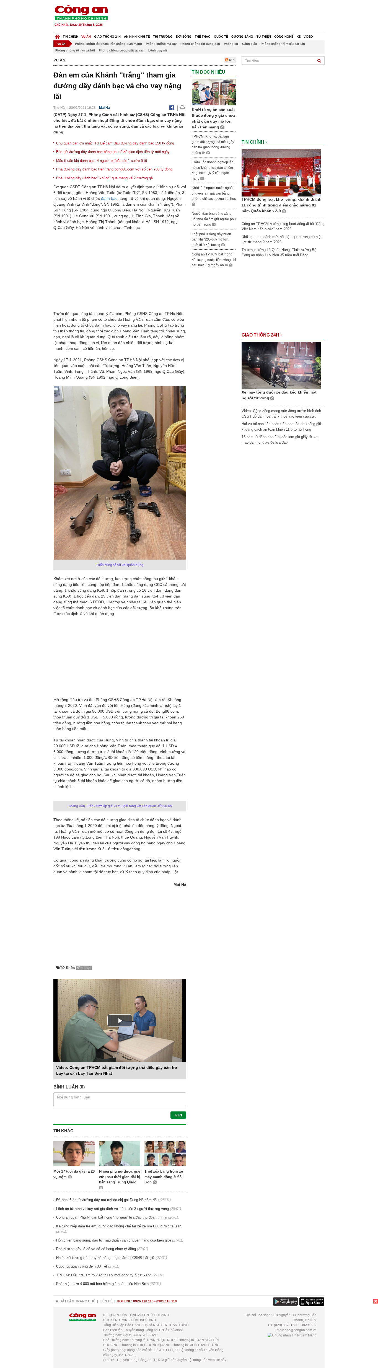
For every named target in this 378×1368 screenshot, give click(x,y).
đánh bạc (109, 198)
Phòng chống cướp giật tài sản (121, 50)
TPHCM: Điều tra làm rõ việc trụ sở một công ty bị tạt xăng (103, 1275)
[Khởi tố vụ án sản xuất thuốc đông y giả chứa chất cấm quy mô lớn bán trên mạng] (214, 92)
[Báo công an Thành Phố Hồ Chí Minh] (81, 12)
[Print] (182, 108)
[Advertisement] (224, 16)
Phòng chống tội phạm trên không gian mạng (108, 43)
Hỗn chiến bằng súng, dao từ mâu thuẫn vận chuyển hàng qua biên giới (113, 1240)
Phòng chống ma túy (161, 43)
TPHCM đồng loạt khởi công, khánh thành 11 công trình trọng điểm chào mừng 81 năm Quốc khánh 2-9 (282, 205)
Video (308, 36)
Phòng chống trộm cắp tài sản (283, 43)
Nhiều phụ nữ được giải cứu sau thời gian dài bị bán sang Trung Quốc (119, 1176)
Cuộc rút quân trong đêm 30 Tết (81, 1266)
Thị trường (163, 36)
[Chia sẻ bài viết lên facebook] (171, 108)
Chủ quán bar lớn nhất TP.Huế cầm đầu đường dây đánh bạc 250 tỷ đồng (115, 143)
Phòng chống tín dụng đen (200, 43)
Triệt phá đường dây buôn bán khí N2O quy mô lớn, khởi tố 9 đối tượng (211, 239)
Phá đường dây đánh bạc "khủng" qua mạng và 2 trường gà (104, 178)
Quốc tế (221, 36)
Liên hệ (106, 1301)
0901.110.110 (166, 1301)
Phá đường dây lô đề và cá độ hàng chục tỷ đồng (96, 1249)
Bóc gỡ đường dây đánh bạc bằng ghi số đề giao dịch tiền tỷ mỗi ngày (113, 152)
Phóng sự (231, 43)
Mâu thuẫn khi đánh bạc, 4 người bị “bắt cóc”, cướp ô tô (101, 161)
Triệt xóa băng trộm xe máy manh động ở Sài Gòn (163, 1176)
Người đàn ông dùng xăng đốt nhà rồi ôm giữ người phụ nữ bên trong (214, 219)
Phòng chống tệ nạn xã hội (75, 50)
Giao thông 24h (107, 36)
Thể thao (203, 36)
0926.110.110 (143, 1301)
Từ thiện (264, 36)
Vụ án (86, 36)
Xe (299, 36)
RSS (231, 60)
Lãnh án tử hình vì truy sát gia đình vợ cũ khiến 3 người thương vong (112, 1209)
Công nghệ (283, 36)
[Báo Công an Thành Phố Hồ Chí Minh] (57, 35)
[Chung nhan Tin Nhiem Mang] (292, 1335)
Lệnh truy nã (157, 50)
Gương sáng (242, 36)
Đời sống (183, 36)
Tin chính (70, 36)
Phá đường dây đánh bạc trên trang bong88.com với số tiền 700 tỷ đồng (114, 169)
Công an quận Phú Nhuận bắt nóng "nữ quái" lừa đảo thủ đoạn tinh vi (111, 1217)
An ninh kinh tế (137, 36)
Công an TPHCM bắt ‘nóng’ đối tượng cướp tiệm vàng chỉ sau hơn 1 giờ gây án (214, 259)
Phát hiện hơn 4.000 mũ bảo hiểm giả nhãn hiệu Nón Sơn (102, 1284)
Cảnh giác (249, 43)
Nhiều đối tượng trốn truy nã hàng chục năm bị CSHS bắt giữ (105, 1258)
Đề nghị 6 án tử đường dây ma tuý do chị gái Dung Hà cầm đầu (107, 1200)
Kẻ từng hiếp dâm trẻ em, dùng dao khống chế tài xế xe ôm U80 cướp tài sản (118, 1226)
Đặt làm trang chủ (77, 1301)
